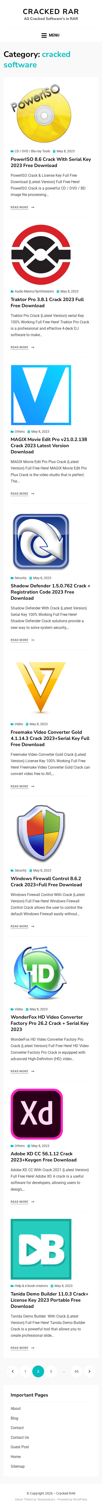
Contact (17, 1427)
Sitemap (18, 1466)
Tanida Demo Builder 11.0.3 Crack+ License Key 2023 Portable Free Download (49, 1300)
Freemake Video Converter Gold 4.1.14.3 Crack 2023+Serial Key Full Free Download (50, 738)
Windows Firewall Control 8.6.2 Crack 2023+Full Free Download (46, 881)
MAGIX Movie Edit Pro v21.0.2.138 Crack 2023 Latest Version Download (49, 445)
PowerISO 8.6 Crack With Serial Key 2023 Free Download (51, 162)
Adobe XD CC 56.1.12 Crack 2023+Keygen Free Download (44, 1157)
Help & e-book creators (31, 1286)
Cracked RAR (51, 12)
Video (19, 724)
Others (20, 431)
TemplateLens (46, 1499)
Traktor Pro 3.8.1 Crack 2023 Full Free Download (47, 302)
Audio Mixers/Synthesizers (34, 291)
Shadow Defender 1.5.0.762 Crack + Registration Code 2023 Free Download (50, 592)
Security (21, 578)
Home (16, 1456)
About (16, 1408)
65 (78, 1371)
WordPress (80, 1499)
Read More (19, 207)
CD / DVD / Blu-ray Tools (32, 151)
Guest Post (20, 1447)
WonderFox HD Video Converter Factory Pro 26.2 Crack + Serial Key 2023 (50, 1023)
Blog (14, 1418)
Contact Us (20, 1437)
